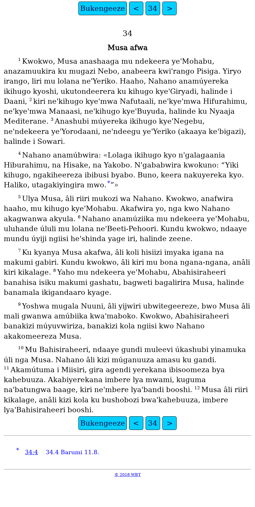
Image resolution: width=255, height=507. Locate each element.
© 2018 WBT (127, 474)
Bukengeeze (102, 8)
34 (152, 8)
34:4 (31, 452)
